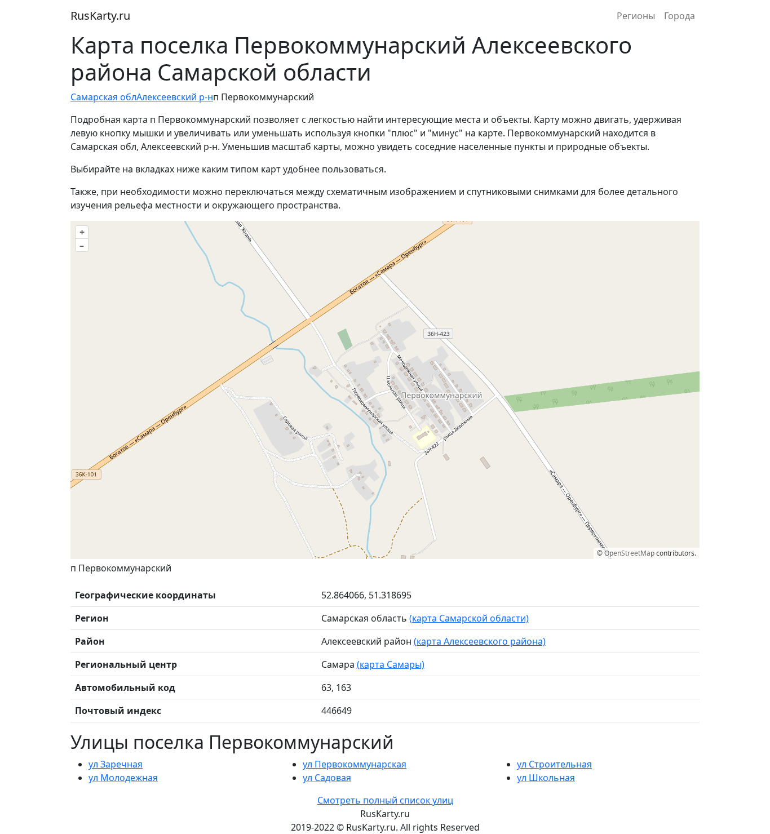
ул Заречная (115, 764)
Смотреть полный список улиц (385, 800)
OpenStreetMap (629, 553)
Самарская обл (103, 97)
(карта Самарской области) (469, 618)
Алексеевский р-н (174, 97)
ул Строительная (554, 764)
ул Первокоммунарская (354, 764)
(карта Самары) (390, 664)
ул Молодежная (123, 777)
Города (679, 16)
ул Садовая (327, 777)
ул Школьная (546, 777)
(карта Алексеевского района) (480, 641)
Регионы (636, 16)
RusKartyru (100, 15)
